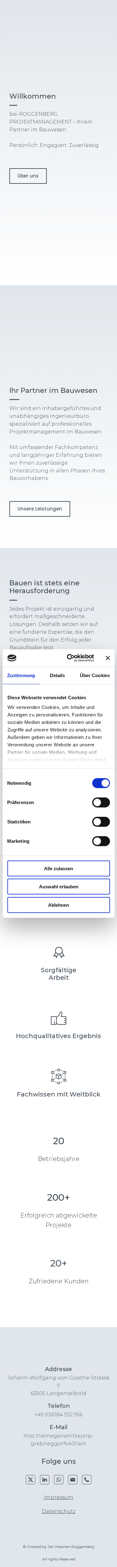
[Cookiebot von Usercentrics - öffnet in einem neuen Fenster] (70, 658)
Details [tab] (57, 675)
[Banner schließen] (107, 658)
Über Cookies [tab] (95, 675)
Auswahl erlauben (58, 886)
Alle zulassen (58, 868)
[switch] (101, 802)
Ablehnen (58, 904)
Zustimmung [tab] (21, 675)
